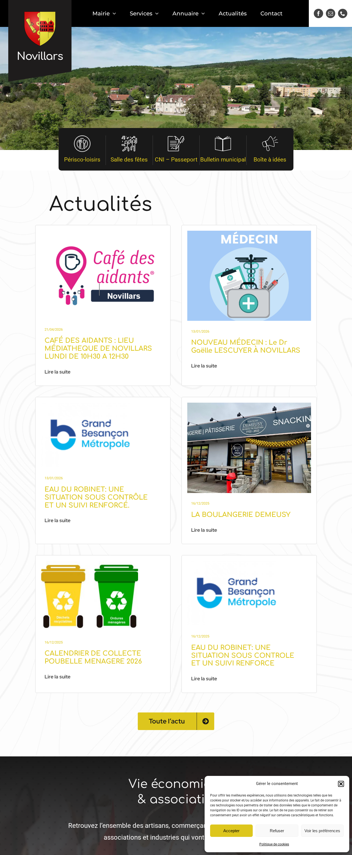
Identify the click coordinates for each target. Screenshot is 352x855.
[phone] (342, 13)
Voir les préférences (322, 830)
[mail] (330, 13)
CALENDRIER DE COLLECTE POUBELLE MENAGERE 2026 (93, 657)
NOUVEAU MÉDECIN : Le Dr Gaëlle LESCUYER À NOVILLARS (245, 346)
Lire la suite (57, 372)
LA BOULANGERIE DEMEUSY (240, 515)
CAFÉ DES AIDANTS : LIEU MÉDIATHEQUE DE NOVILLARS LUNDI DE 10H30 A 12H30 (98, 348)
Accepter (231, 830)
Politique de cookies (274, 844)
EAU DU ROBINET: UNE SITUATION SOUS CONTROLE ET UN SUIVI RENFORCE (242, 655)
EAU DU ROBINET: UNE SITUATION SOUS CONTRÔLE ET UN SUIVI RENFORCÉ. (96, 497)
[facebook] (318, 13)
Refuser (277, 830)
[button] (341, 784)
